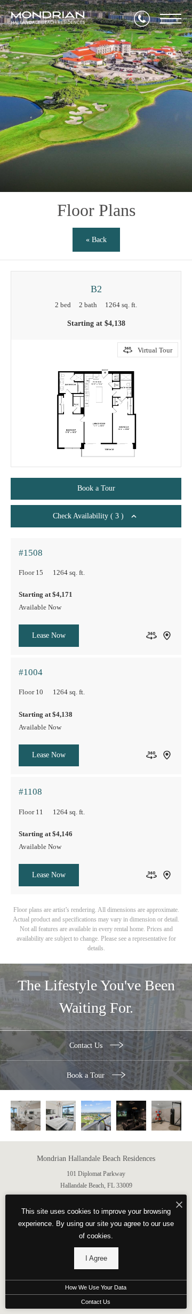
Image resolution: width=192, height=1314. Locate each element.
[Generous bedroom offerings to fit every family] (61, 1116)
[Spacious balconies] (96, 1116)
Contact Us (87, 1045)
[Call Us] (142, 19)
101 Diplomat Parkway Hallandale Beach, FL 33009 (96, 1179)
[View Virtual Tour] (151, 635)
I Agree (96, 1258)
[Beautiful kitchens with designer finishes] (26, 1116)
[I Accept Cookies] (179, 1205)
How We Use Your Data (95, 1287)
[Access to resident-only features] (131, 1116)
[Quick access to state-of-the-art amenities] (166, 1116)
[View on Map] (167, 635)
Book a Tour (87, 1075)
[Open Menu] (170, 18)
